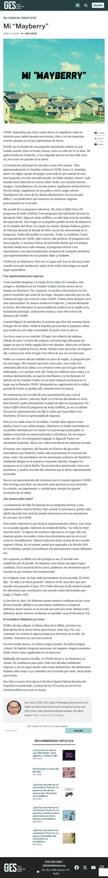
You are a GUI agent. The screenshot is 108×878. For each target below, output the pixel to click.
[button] (77, 5)
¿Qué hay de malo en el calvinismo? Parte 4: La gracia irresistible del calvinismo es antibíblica (46, 836)
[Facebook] (76, 867)
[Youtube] (93, 867)
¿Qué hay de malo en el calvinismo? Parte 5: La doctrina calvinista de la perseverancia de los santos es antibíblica (46, 813)
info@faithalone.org (54, 865)
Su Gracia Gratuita (19, 18)
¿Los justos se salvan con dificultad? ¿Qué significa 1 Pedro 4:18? (45, 753)
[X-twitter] (85, 867)
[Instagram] (101, 867)
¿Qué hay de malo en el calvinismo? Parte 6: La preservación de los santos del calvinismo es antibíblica (46, 790)
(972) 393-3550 (53, 861)
